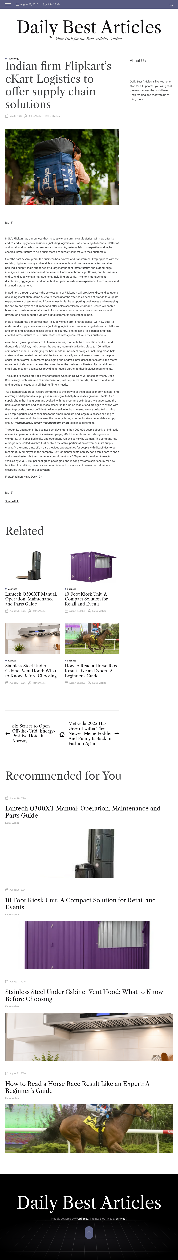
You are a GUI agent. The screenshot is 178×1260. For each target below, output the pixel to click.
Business (71, 589)
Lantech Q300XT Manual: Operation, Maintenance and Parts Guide (31, 599)
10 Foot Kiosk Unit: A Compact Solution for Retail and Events (86, 599)
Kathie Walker (35, 116)
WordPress (81, 1218)
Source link (12, 501)
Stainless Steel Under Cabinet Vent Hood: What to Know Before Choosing (30, 670)
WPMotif (121, 1218)
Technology (13, 59)
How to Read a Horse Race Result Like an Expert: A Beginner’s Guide (91, 670)
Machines (12, 589)
